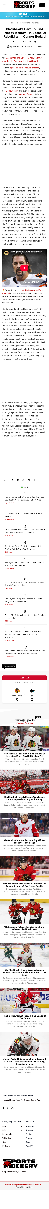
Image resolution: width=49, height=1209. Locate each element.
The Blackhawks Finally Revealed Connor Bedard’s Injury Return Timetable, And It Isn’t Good (24, 972)
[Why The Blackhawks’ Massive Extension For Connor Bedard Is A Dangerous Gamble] (24, 868)
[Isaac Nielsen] (8, 46)
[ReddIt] (24, 41)
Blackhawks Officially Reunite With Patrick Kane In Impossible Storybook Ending (24, 798)
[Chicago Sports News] (24, 4)
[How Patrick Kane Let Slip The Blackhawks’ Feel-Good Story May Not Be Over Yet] (24, 738)
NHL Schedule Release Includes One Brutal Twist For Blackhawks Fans (24, 928)
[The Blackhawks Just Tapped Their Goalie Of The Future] (24, 1000)
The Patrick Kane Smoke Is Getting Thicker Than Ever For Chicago (24, 841)
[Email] (29, 41)
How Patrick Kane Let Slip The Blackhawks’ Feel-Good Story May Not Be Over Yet (24, 754)
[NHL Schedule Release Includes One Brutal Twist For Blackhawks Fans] (24, 911)
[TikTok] (8, 1107)
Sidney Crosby (12, 91)
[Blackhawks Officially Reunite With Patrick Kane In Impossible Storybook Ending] (24, 782)
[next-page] (27, 1079)
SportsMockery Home (24, 1187)
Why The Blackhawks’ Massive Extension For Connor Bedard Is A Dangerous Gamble (24, 884)
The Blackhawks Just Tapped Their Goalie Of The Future (24, 1017)
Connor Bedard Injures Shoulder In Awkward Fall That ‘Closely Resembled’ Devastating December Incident (24, 1061)
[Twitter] (19, 41)
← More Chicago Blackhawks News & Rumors (23, 1185)
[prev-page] (21, 1079)
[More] (35, 41)
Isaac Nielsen (18, 47)
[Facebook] (13, 41)
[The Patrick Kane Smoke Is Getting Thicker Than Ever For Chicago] (24, 825)
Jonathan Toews (25, 94)
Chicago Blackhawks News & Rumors (24, 23)
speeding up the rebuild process (24, 68)
